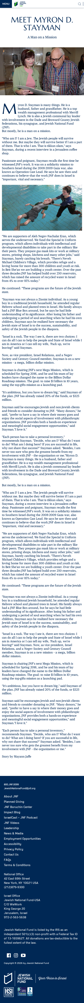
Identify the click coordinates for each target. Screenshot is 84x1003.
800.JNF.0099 (11, 784)
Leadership (11, 828)
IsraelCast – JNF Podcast (21, 817)
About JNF (11, 796)
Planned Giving (14, 801)
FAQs (7, 859)
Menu (6, 4)
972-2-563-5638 (15, 917)
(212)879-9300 (14, 887)
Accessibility (12, 844)
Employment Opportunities (22, 838)
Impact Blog (12, 812)
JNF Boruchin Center (18, 807)
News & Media (13, 833)
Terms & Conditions (17, 865)
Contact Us (11, 854)
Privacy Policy (13, 849)
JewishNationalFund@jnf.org (19, 788)
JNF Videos (11, 822)
